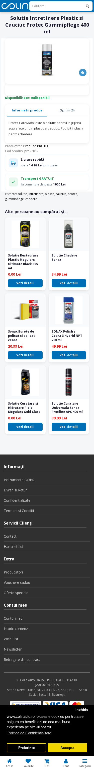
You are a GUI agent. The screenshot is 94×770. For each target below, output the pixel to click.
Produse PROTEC (36, 146)
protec (72, 194)
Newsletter (13, 649)
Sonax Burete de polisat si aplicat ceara (21, 335)
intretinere (36, 194)
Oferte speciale (16, 592)
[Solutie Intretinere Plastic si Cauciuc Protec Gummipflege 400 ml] (47, 61)
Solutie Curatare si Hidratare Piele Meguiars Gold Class (24, 407)
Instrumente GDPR (19, 479)
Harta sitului (13, 546)
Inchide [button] (81, 710)
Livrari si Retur (15, 490)
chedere (31, 199)
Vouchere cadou (17, 582)
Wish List (11, 638)
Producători (13, 572)
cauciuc (61, 194)
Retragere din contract (22, 659)
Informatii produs (27, 110)
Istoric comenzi (16, 628)
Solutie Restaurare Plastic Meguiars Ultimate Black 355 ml (23, 261)
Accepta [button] (67, 748)
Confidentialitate (17, 500)
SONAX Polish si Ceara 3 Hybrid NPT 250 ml (67, 335)
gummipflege (14, 199)
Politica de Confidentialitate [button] (29, 733)
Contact (10, 536)
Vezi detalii (25, 283)
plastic (49, 194)
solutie (22, 194)
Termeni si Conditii (19, 510)
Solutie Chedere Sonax (64, 257)
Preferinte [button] (26, 748)
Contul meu (13, 618)
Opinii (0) (66, 110)
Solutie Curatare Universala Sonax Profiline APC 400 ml (67, 407)
